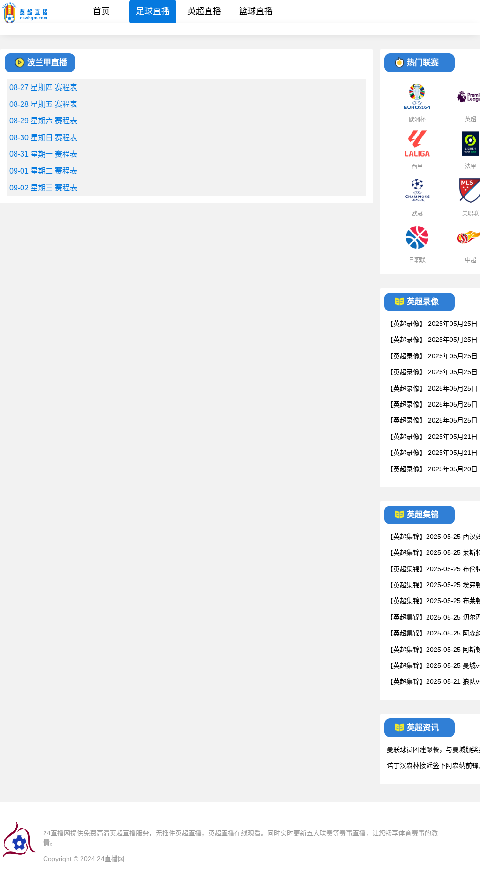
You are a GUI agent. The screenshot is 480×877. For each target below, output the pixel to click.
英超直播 (204, 11)
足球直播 (153, 11)
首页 (101, 11)
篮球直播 (256, 11)
